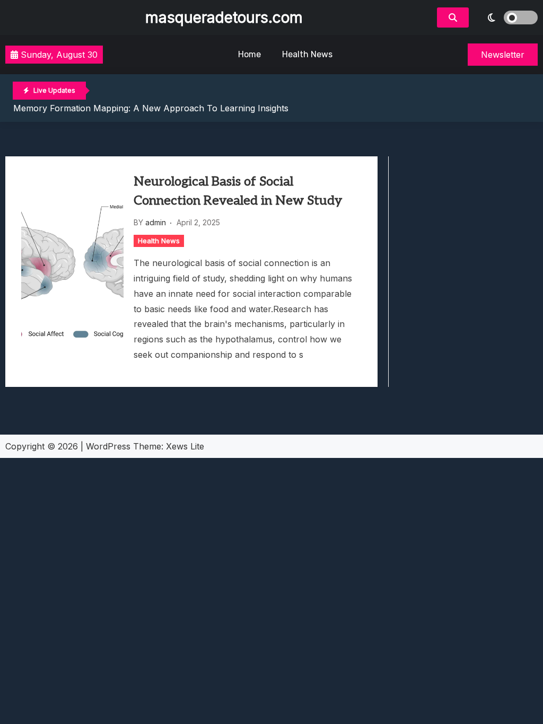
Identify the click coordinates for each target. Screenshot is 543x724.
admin (155, 222)
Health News (307, 54)
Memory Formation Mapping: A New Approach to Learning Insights (150, 108)
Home (249, 54)
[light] (506, 17)
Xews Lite (185, 446)
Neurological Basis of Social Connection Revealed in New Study (238, 191)
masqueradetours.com (224, 17)
